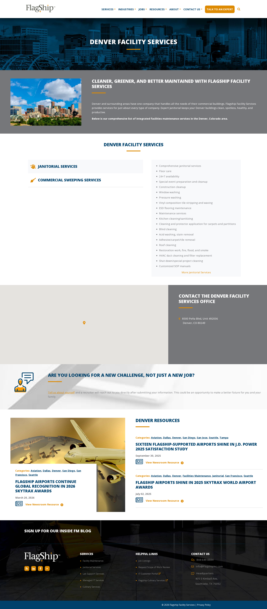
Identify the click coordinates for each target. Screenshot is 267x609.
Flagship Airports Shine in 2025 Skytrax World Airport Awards (196, 485)
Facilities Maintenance (197, 475)
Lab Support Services (93, 573)
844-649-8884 (204, 559)
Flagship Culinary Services (151, 580)
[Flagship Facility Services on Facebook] (40, 568)
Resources (157, 9)
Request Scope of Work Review (154, 567)
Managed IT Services (93, 580)
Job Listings (144, 560)
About (174, 9)
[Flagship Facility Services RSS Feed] (26, 568)
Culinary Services (91, 586)
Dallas (46, 470)
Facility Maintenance (93, 560)
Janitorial (218, 475)
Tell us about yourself (61, 392)
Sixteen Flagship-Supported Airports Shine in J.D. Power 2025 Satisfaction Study (196, 447)
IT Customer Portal (148, 573)
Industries (126, 9)
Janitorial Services (92, 567)
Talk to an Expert (220, 9)
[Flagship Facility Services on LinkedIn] (33, 568)
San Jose (202, 437)
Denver (56, 470)
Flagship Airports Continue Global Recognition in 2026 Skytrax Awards (45, 486)
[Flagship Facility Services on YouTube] (47, 568)
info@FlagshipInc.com (209, 566)
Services (107, 9)
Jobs (142, 9)
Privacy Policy (204, 604)
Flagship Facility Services (182, 604)
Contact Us (191, 9)
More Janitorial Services (196, 272)
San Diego (68, 470)
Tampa (224, 437)
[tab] (85, 166)
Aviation (36, 470)
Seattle (33, 475)
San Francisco (233, 475)
